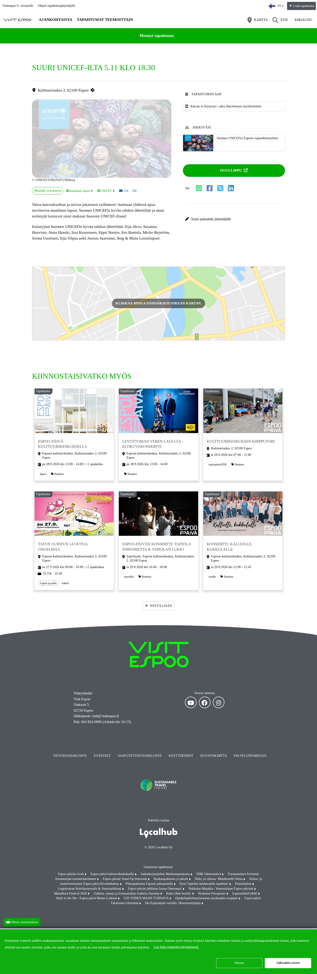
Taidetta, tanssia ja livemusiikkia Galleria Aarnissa (127, 893)
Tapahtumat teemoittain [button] (105, 19)
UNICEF (106, 191)
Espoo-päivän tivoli (71, 874)
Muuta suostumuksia (24, 922)
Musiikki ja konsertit (47, 190)
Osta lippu (231, 170)
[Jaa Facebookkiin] (209, 188)
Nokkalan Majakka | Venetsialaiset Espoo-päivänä (221, 888)
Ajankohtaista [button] (55, 19)
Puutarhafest (243, 883)
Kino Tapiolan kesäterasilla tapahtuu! (204, 883)
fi (281, 4)
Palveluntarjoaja (250, 755)
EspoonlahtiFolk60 (245, 893)
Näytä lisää (161, 606)
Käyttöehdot (181, 755)
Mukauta (239, 962)
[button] (234, 219)
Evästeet (102, 755)
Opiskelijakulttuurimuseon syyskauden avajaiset (207, 898)
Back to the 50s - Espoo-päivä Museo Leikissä (87, 898)
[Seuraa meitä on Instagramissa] (218, 702)
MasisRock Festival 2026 (71, 893)
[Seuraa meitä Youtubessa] (191, 702)
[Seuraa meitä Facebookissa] (204, 702)
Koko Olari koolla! (179, 893)
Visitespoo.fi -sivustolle (17, 5)
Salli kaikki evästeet (288, 962)
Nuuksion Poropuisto (212, 893)
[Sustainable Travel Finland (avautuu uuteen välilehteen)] (158, 795)
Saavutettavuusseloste (140, 755)
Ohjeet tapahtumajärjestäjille (56, 5)
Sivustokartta (213, 755)
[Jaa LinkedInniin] (231, 188)
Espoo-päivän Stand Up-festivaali (125, 879)
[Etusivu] (17, 20)
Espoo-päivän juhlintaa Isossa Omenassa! (155, 888)
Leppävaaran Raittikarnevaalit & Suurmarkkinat (90, 888)
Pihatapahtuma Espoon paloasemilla (150, 883)
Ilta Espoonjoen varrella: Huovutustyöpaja (173, 903)
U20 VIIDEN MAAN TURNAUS (146, 898)
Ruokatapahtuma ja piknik (171, 879)
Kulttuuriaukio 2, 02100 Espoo (63, 90)
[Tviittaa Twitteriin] (220, 188)
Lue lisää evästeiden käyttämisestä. (176, 947)
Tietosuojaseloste (70, 755)
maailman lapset (79, 191)
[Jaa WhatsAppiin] (199, 188)
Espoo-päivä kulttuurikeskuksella (113, 874)
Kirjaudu (303, 20)
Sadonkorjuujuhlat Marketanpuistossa (166, 874)
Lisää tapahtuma (303, 6)
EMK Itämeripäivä (209, 874)
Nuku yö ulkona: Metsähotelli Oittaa (219, 879)
